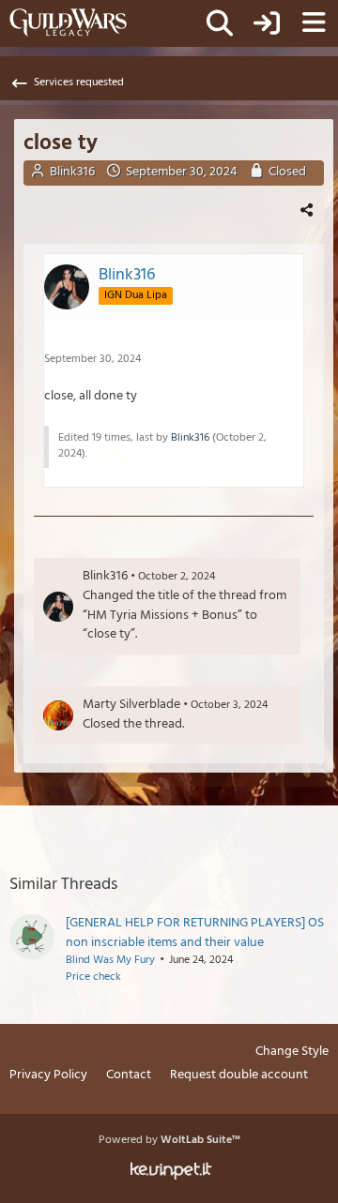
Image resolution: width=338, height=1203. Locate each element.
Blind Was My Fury (110, 960)
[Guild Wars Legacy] (68, 22)
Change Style (292, 1052)
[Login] (266, 23)
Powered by (169, 1140)
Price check (93, 977)
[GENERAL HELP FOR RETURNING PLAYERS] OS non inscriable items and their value (195, 933)
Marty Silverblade (131, 704)
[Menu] (313, 23)
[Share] (307, 210)
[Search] (219, 23)
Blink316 (72, 172)
